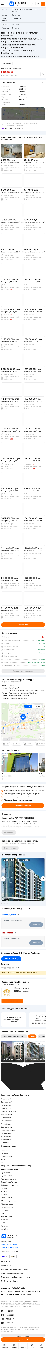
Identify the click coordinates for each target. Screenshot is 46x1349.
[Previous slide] (3, 878)
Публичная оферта (10, 1281)
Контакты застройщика (12, 1001)
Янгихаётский (6, 1124)
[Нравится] (42, 74)
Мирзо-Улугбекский (8, 1111)
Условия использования (12, 1273)
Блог (3, 1162)
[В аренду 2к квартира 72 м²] (12, 165)
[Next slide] (43, 878)
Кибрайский (5, 1143)
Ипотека (4, 1159)
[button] (1, 903)
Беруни (4, 1188)
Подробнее (8, 832)
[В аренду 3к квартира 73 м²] (12, 195)
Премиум (40, 1044)
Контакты (24, 1339)
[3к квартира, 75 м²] (12, 284)
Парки (18, 744)
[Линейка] (42, 726)
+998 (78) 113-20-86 (9, 1244)
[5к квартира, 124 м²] (12, 314)
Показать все (23, 625)
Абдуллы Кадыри (7, 1204)
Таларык (4, 1226)
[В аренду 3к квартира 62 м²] (12, 225)
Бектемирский (6, 1102)
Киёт (3, 1223)
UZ (14, 1256)
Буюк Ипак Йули (7, 1176)
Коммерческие (6, 1156)
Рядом (32, 1036)
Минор (3, 1213)
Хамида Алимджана (8, 1179)
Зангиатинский (6, 1139)
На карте (4, 1153)
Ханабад (4, 1229)
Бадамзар (5, 1210)
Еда (7, 744)
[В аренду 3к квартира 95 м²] (34, 195)
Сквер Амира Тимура (9, 1182)
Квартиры (5, 1150)
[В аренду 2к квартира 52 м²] (34, 165)
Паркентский (6, 1133)
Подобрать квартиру (23, 806)
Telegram (9, 1311)
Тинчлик (4, 1194)
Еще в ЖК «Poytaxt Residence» (14, 1036)
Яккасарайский (6, 1114)
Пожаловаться (10, 848)
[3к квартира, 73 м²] (34, 284)
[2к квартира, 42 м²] (12, 493)
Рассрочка (7, 63)
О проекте (6, 1265)
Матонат (4, 1220)
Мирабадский (6, 1108)
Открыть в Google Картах (11, 682)
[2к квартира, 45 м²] (34, 404)
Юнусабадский (6, 1121)
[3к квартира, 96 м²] (34, 613)
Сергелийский (6, 1127)
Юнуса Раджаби (7, 1207)
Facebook (9, 1315)
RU (38, 4)
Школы (29, 744)
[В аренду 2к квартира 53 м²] (12, 254)
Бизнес (18, 1044)
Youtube (9, 1323)
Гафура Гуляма (6, 1198)
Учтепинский (6, 1136)
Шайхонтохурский (8, 1130)
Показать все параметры (23, 671)
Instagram (9, 1319)
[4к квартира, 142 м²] (34, 374)
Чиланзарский (6, 1105)
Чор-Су (4, 1191)
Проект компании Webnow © (14, 1269)
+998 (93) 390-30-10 (9, 1248)
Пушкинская (5, 1173)
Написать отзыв (10, 959)
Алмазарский (6, 1099)
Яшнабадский (6, 1118)
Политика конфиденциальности (15, 1277)
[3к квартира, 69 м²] (34, 314)
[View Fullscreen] (41, 737)
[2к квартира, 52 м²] (34, 344)
